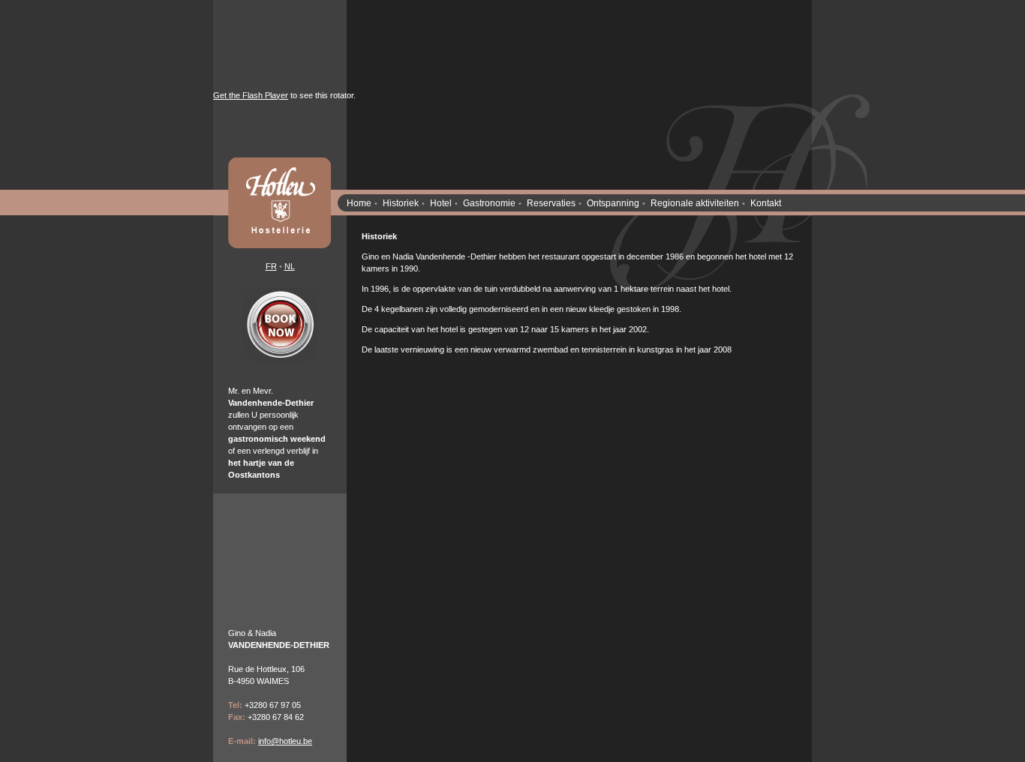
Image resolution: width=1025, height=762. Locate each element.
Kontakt (765, 203)
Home (359, 203)
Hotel (441, 203)
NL (289, 266)
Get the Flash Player (250, 95)
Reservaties (551, 203)
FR (271, 266)
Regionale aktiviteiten (695, 203)
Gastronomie (489, 203)
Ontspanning (613, 203)
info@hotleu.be (285, 741)
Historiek (401, 203)
